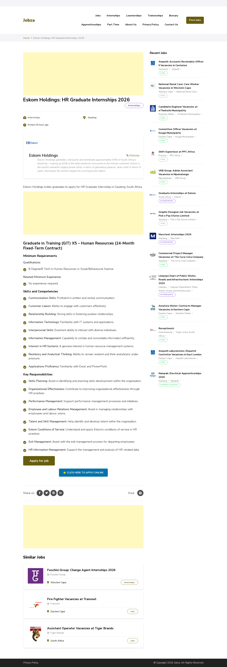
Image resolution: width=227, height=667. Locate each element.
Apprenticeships (91, 24)
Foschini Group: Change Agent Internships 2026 (81, 570)
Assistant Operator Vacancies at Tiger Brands (80, 628)
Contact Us (171, 24)
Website (134, 155)
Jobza (29, 20)
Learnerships (134, 15)
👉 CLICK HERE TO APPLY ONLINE (83, 472)
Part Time (113, 24)
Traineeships (155, 15)
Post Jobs (195, 20)
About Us (131, 24)
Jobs (98, 15)
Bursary (173, 15)
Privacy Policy (151, 24)
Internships (113, 15)
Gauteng (92, 117)
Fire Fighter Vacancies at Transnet (71, 599)
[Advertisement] (83, 74)
